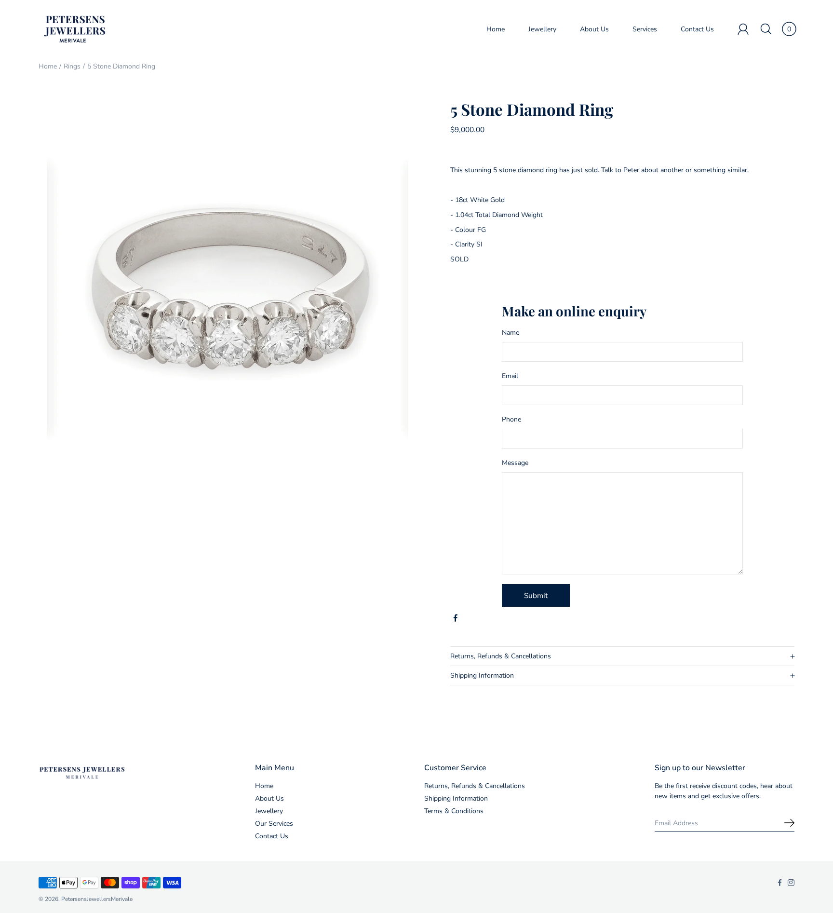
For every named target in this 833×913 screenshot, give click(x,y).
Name (510, 332)
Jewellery (542, 29)
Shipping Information (482, 675)
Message (515, 462)
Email (510, 376)
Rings (72, 66)
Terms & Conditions (454, 811)
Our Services (274, 823)
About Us (594, 29)
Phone (511, 419)
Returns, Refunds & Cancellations (500, 656)
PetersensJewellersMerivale (97, 899)
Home (495, 29)
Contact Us (697, 29)
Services (644, 29)
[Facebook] (455, 618)
